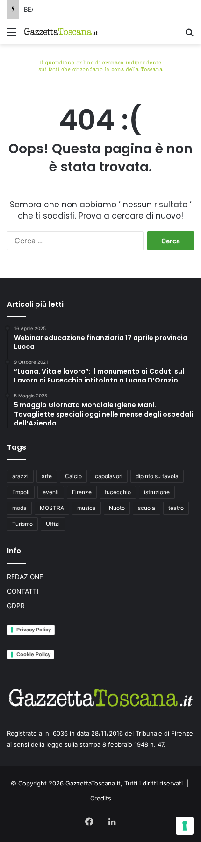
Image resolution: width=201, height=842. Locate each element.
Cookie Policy (33, 654)
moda (19, 507)
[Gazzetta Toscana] (100, 64)
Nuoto (117, 507)
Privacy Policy (33, 629)
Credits (100, 798)
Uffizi (53, 523)
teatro (176, 507)
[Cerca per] (189, 35)
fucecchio (118, 491)
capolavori (108, 476)
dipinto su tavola (157, 476)
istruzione (157, 491)
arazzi (20, 476)
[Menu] (11, 35)
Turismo (22, 523)
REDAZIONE (25, 576)
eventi (51, 491)
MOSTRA (52, 507)
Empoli (20, 491)
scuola (146, 507)
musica (86, 507)
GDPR (16, 605)
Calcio (73, 476)
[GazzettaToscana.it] (60, 32)
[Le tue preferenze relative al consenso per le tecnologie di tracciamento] (185, 826)
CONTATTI (23, 591)
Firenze (82, 491)
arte (47, 476)
